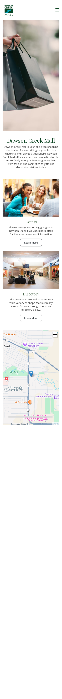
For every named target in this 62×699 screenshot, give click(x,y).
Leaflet (56, 423)
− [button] (56, 334)
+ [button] (54, 334)
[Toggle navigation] (57, 10)
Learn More (31, 242)
